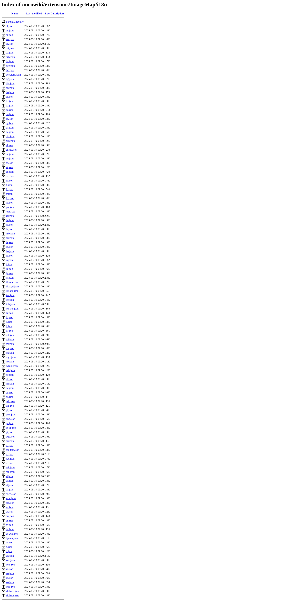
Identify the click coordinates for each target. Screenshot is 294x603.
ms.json (10, 348)
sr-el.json (11, 498)
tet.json (10, 529)
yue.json (10, 586)
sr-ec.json (11, 493)
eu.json (10, 171)
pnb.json (10, 418)
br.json (9, 96)
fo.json (9, 189)
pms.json (10, 414)
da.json (10, 127)
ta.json (9, 520)
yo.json (10, 582)
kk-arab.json (12, 282)
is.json (9, 260)
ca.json (9, 105)
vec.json (10, 560)
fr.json (9, 193)
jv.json (9, 273)
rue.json (10, 458)
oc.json (10, 388)
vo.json (10, 573)
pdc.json (10, 401)
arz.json (10, 39)
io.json (9, 255)
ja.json (9, 268)
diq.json (10, 136)
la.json (9, 313)
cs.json (9, 118)
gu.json (10, 215)
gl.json (9, 202)
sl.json (9, 485)
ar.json (9, 34)
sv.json (9, 511)
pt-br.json (11, 427)
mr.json (10, 343)
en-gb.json (11, 149)
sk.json (9, 480)
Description (57, 13)
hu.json (10, 237)
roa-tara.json (12, 449)
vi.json (9, 569)
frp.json (10, 198)
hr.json (9, 229)
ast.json (10, 48)
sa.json (9, 463)
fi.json (9, 185)
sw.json (10, 516)
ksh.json (10, 304)
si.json (9, 476)
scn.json (10, 471)
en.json (10, 154)
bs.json (9, 101)
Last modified (34, 13)
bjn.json (10, 83)
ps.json (9, 423)
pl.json (9, 410)
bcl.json (10, 70)
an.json (10, 30)
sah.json (10, 467)
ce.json (9, 109)
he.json (10, 220)
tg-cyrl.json (12, 533)
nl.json (9, 379)
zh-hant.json (12, 595)
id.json (9, 246)
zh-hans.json (12, 591)
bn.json (10, 87)
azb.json (10, 57)
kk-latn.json (12, 290)
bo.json (10, 92)
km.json (10, 295)
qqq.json (10, 436)
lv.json (9, 330)
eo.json (10, 158)
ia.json (9, 242)
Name (14, 13)
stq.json (10, 502)
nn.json (10, 383)
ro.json (9, 445)
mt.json (10, 352)
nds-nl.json (12, 365)
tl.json (9, 546)
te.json (9, 524)
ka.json (10, 277)
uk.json (10, 555)
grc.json (10, 207)
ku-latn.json (12, 308)
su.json (9, 507)
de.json (10, 132)
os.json (9, 396)
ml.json (10, 339)
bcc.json (10, 65)
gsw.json (10, 211)
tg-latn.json (12, 538)
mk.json (10, 335)
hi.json (9, 224)
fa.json (9, 180)
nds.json (10, 370)
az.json (9, 52)
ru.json (9, 454)
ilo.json (10, 251)
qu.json (10, 441)
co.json (10, 114)
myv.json (11, 357)
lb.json (9, 317)
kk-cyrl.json (12, 286)
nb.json (10, 361)
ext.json (10, 176)
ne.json (10, 374)
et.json (9, 167)
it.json (9, 264)
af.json (9, 26)
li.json (9, 321)
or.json (9, 392)
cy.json (9, 123)
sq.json (9, 489)
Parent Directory (15, 21)
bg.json (10, 79)
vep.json (10, 564)
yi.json (9, 577)
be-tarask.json (13, 74)
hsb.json (10, 233)
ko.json (10, 299)
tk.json (9, 542)
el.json (9, 145)
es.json (9, 162)
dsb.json (10, 140)
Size (47, 13)
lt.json (9, 326)
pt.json (9, 432)
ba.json (10, 61)
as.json (9, 43)
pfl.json (10, 405)
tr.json (9, 551)
